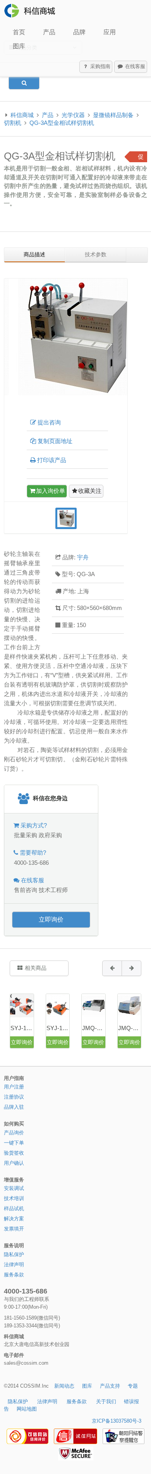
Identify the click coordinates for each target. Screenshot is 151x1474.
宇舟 (83, 557)
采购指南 (99, 66)
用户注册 (14, 1087)
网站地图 (27, 1409)
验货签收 (14, 1153)
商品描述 (34, 254)
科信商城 (22, 115)
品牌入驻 (14, 1107)
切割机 (12, 122)
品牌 (79, 32)
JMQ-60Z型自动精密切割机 (93, 1028)
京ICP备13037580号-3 (116, 1421)
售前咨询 (25, 890)
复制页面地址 (55, 441)
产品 (49, 32)
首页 (19, 32)
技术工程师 (53, 890)
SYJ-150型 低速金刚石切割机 (21, 1028)
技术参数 (95, 254)
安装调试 (14, 1188)
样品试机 (14, 1208)
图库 (19, 46)
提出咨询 (49, 422)
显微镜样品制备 (113, 115)
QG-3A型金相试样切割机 (61, 122)
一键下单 (14, 1143)
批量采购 (25, 835)
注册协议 (14, 1097)
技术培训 (14, 1198)
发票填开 (14, 1229)
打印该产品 (51, 460)
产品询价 (14, 1133)
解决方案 (14, 1219)
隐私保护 (14, 1254)
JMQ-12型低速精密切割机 (129, 1028)
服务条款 (14, 1275)
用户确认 (14, 1163)
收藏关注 (89, 490)
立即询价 (51, 919)
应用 (109, 32)
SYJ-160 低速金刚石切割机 (57, 1028)
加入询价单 (50, 490)
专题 (133, 1386)
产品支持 (110, 1386)
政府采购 (50, 835)
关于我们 (106, 1401)
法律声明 (14, 1264)
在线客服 (134, 66)
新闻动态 (64, 1386)
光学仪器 (73, 115)
